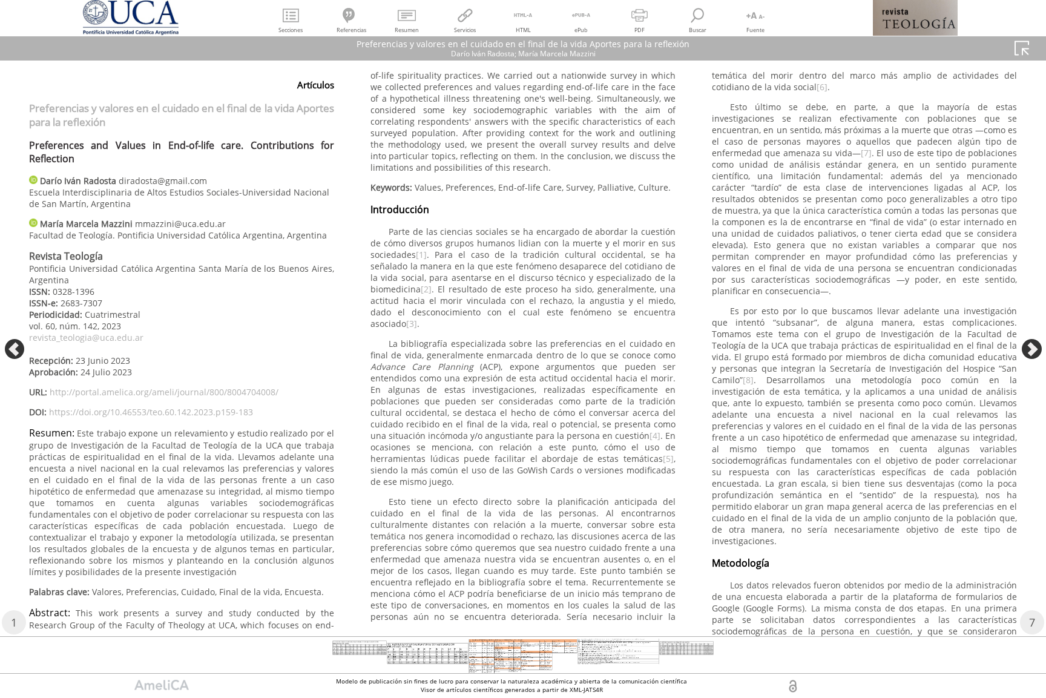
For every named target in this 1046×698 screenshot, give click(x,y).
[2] (426, 289)
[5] (668, 458)
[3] (411, 323)
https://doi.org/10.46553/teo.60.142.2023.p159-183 (151, 412)
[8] (748, 380)
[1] (421, 254)
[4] (655, 435)
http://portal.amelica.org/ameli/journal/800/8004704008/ (164, 392)
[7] (866, 153)
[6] (822, 87)
